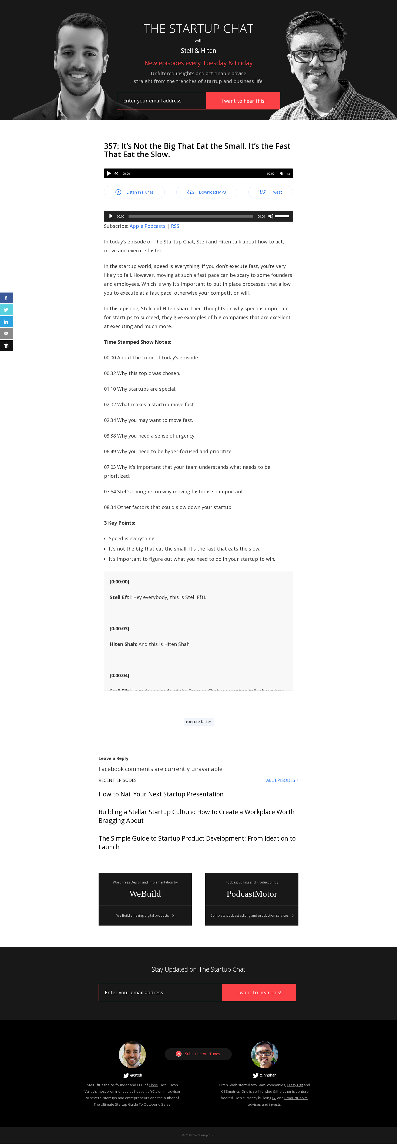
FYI (274, 1097)
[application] (198, 216)
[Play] (109, 173)
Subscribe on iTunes (202, 1053)
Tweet (276, 192)
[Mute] (281, 173)
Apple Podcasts (148, 226)
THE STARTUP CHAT (198, 28)
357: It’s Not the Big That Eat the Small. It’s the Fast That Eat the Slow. (197, 150)
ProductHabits (296, 1097)
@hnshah (268, 1075)
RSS (175, 226)
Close (153, 1084)
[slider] (282, 216)
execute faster (198, 721)
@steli (135, 1075)
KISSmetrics (230, 1091)
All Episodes (280, 780)
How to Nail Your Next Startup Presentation (161, 794)
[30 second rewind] (116, 173)
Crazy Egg (295, 1084)
